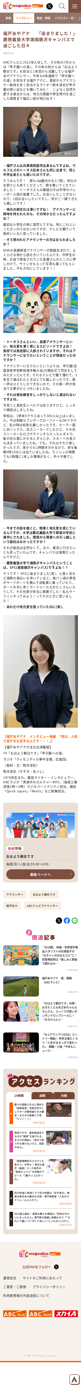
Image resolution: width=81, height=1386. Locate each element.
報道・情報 (43, 18)
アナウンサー (14, 894)
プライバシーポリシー (49, 1286)
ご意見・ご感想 (14, 1286)
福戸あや (12, 906)
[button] (78, 18)
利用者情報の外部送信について (26, 1295)
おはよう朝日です (44, 894)
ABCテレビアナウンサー (42, 906)
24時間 (19, 1095)
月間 (64, 1095)
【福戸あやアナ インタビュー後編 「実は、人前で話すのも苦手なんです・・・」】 (40, 738)
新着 (8, 18)
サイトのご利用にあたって (42, 1278)
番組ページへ (40, 874)
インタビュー (24, 18)
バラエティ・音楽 (65, 18)
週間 (42, 1095)
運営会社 (9, 1278)
